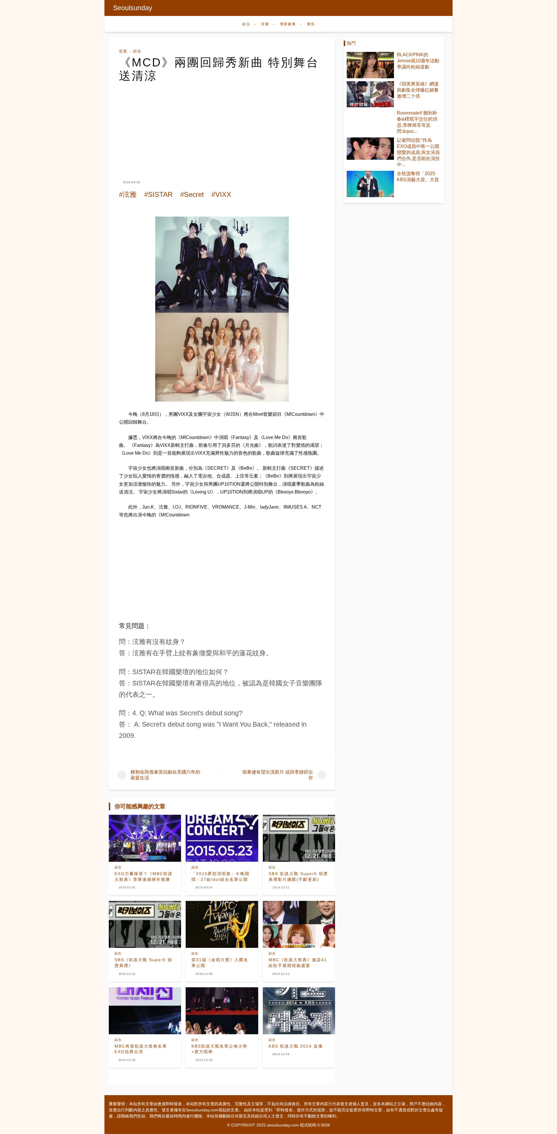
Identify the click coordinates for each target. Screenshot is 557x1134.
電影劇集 (288, 24)
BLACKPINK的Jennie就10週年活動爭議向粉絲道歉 (418, 60)
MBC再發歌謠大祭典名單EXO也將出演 (141, 1049)
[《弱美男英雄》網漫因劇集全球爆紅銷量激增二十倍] (370, 94)
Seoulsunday (132, 8)
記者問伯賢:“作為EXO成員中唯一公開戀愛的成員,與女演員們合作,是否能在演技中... (418, 152)
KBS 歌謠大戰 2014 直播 (296, 1046)
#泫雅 (128, 194)
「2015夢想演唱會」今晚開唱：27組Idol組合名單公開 (220, 876)
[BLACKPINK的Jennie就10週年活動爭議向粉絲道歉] (370, 65)
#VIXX (221, 194)
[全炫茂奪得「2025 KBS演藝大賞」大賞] (370, 184)
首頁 (123, 51)
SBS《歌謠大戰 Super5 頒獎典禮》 (143, 962)
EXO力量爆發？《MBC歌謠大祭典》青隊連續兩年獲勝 (144, 876)
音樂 (265, 24)
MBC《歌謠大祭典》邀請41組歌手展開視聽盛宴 (298, 962)
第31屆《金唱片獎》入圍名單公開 (219, 962)
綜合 (246, 24)
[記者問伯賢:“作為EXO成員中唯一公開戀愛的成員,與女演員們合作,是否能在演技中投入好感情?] (370, 148)
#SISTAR (158, 194)
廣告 (311, 24)
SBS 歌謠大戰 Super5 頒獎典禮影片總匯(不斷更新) (298, 876)
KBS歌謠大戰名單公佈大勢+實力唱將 (219, 1049)
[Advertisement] (222, 125)
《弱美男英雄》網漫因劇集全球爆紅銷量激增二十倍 (418, 90)
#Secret (192, 194)
